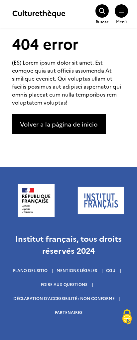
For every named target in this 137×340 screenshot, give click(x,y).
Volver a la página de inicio (59, 124)
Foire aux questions (64, 284)
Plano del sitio (30, 270)
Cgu (110, 270)
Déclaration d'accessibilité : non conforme (64, 298)
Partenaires (68, 312)
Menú (121, 21)
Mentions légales (77, 270)
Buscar (102, 21)
